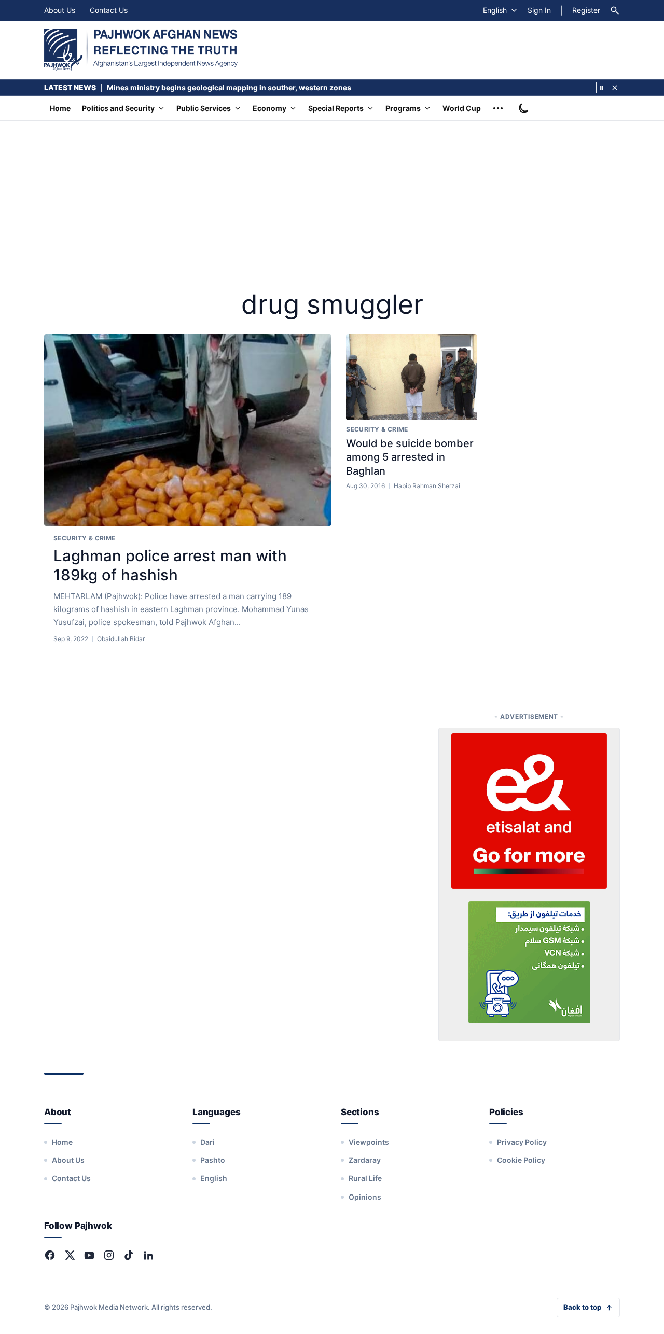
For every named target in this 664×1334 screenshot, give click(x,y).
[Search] (615, 10)
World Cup (461, 108)
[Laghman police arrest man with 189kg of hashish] (187, 430)
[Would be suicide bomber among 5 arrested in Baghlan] (411, 377)
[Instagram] (109, 1255)
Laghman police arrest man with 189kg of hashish (170, 565)
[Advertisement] (332, 198)
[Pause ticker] (601, 87)
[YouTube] (89, 1255)
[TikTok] (128, 1255)
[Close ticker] (615, 87)
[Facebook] (50, 1255)
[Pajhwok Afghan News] (141, 50)
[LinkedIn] (148, 1255)
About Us (59, 10)
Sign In (539, 10)
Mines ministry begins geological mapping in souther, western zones (229, 87)
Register (586, 10)
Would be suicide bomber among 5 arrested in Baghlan (410, 457)
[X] (69, 1255)
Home (60, 108)
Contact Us (109, 10)
